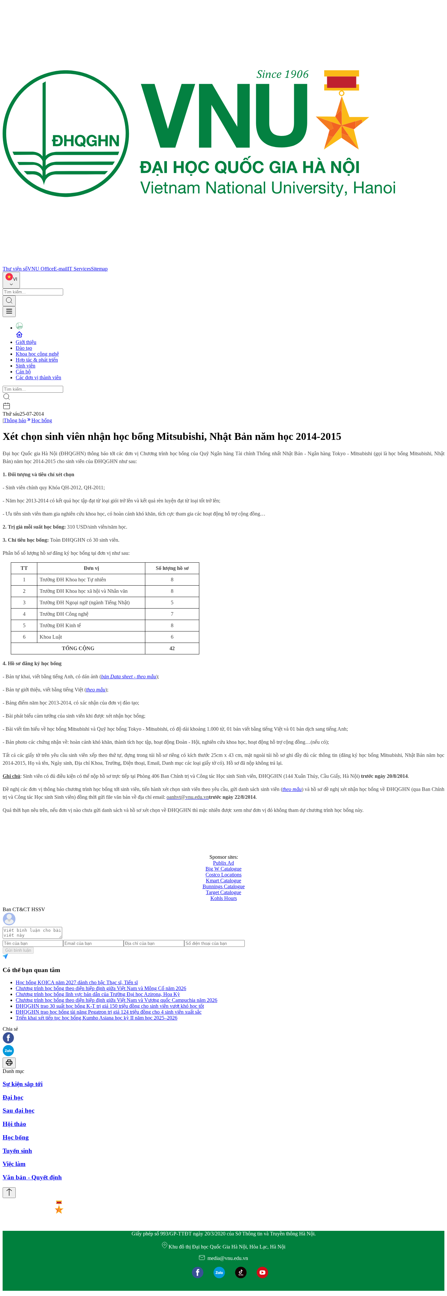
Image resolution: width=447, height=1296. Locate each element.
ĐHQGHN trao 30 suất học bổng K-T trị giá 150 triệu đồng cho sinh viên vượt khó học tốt (110, 1006)
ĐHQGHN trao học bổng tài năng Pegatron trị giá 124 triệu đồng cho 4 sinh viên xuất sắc (109, 1012)
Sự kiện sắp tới (23, 1083)
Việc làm (14, 1163)
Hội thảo (14, 1123)
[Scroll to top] (9, 1192)
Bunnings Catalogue (224, 886)
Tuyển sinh (17, 1150)
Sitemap (99, 269)
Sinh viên (25, 365)
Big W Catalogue (223, 869)
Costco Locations (223, 874)
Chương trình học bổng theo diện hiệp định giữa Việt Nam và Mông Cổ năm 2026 (101, 988)
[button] (223, 1038)
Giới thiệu (26, 342)
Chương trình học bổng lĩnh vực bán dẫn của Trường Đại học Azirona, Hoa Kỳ (98, 994)
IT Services (79, 269)
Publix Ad (223, 863)
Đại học (13, 1097)
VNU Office (40, 269)
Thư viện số (15, 269)
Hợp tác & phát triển (37, 360)
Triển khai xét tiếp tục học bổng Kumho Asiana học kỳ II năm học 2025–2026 (96, 1018)
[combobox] (11, 280)
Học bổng (41, 420)
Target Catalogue (223, 892)
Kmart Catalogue (223, 880)
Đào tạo (24, 348)
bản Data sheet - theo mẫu (128, 676)
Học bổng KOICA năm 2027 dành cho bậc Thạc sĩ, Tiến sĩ (77, 982)
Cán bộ (23, 371)
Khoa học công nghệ (37, 354)
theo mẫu (95, 689)
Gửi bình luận (18, 950)
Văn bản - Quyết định (32, 1177)
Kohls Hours (223, 898)
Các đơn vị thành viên (38, 377)
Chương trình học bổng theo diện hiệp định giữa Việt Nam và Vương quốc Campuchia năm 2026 (116, 1000)
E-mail (60, 269)
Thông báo (15, 420)
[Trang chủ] (199, 263)
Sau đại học (18, 1110)
